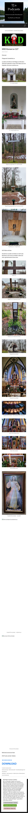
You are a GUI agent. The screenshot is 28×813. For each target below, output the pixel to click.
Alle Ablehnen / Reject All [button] (9, 808)
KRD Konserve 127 (10, 49)
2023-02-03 (4, 51)
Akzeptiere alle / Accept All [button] (10, 805)
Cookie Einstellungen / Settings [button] (10, 802)
